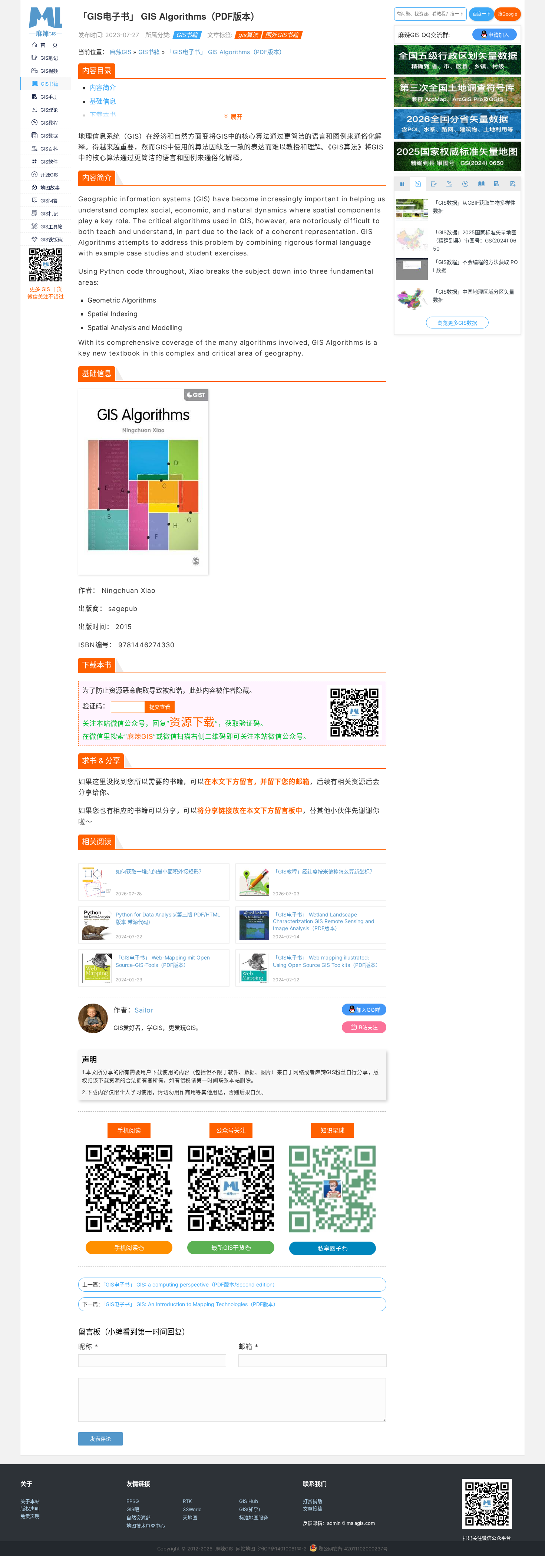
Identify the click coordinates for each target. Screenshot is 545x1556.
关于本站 (30, 1501)
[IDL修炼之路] (412, 210)
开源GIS (49, 175)
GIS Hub (248, 1501)
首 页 (48, 45)
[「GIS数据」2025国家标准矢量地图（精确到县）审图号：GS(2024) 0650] (457, 169)
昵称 (88, 1347)
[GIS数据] (418, 184)
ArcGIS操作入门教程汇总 (462, 262)
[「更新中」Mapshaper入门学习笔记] (412, 299)
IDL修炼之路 (447, 202)
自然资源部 (138, 1517)
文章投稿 (312, 1509)
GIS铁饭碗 (51, 239)
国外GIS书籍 (282, 35)
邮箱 (248, 1347)
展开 (236, 116)
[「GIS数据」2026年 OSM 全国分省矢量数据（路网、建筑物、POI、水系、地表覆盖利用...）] (457, 137)
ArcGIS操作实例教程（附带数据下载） (472, 236)
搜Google (507, 14)
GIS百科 (49, 149)
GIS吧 (132, 1509)
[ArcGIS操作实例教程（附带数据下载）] (412, 239)
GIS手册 (49, 97)
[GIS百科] (450, 184)
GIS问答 (49, 201)
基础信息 (102, 101)
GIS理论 (49, 110)
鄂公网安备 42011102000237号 (353, 1549)
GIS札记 (49, 214)
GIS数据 (49, 136)
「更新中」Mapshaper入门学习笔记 (475, 291)
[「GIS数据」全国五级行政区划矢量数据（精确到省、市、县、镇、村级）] (457, 72)
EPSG (132, 1501)
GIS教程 (49, 123)
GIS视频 (49, 71)
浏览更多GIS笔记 (457, 323)
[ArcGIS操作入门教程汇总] (412, 269)
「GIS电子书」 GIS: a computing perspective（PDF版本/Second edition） (190, 1284)
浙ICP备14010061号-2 (282, 1549)
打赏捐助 (312, 1501)
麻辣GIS (120, 52)
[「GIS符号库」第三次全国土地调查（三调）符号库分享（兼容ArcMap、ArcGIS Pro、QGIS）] (457, 104)
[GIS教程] (465, 184)
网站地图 (245, 1549)
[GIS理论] (513, 184)
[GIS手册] (497, 184)
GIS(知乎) (249, 1509)
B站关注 (368, 1027)
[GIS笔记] (434, 184)
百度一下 (482, 14)
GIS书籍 (49, 84)
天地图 (190, 1517)
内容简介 (102, 88)
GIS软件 (49, 162)
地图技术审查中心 (145, 1526)
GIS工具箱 (51, 226)
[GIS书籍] (481, 184)
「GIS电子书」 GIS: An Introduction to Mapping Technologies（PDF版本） (190, 1304)
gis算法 (248, 35)
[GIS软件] (402, 184)
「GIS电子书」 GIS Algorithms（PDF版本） (226, 52)
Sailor (144, 1010)
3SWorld (192, 1509)
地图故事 (50, 188)
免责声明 (30, 1516)
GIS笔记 (49, 58)
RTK (187, 1501)
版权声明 (30, 1509)
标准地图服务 (253, 1517)
